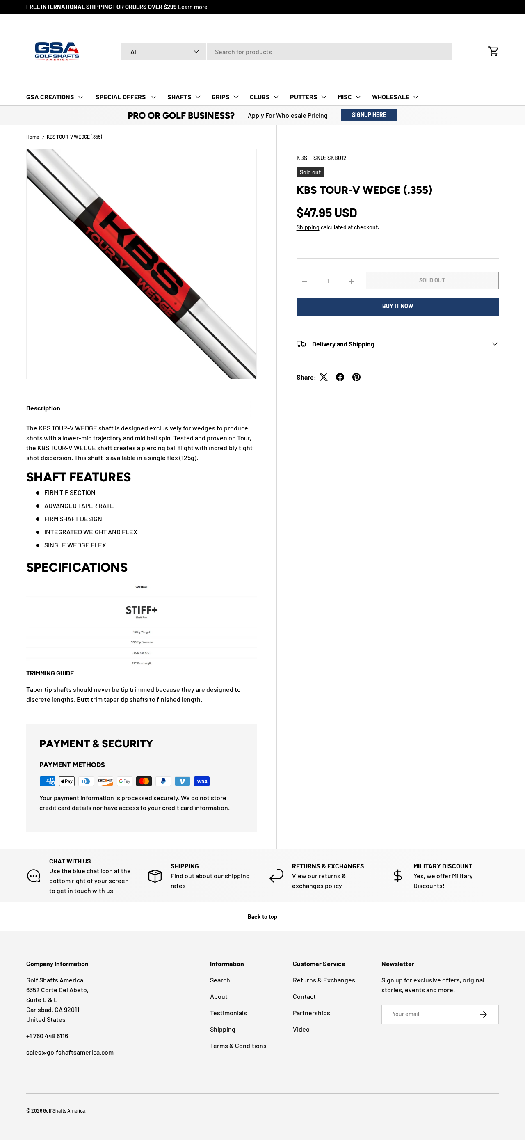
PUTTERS (303, 97)
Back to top (262, 916)
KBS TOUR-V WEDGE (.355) (74, 136)
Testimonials (228, 1013)
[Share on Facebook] (340, 377)
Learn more (193, 6)
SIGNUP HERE (369, 114)
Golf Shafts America (64, 1110)
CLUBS (260, 97)
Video (301, 1029)
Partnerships (311, 1013)
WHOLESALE (390, 97)
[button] (494, 51)
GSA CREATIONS (50, 97)
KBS (302, 157)
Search (220, 980)
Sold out (432, 280)
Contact (304, 996)
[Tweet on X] (323, 377)
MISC (345, 97)
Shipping (308, 227)
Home (32, 136)
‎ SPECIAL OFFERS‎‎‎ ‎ (120, 97)
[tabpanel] (141, 563)
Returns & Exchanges (324, 980)
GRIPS (221, 97)
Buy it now (397, 305)
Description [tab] (43, 408)
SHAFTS (179, 97)
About (219, 996)
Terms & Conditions (238, 1045)
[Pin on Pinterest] (356, 377)
